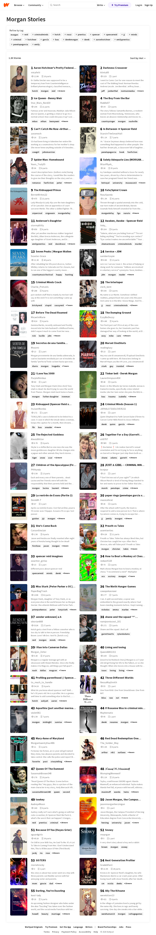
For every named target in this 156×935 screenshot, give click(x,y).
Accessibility (85, 932)
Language (78, 927)
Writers (88, 927)
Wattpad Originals (34, 927)
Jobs (121, 927)
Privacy (55, 932)
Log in (139, 5)
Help (96, 932)
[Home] (6, 5)
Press (128, 927)
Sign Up (149, 5)
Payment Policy (69, 932)
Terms (47, 932)
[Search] (51, 5)
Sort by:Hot (136, 58)
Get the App (65, 927)
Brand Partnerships (107, 927)
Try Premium (121, 5)
